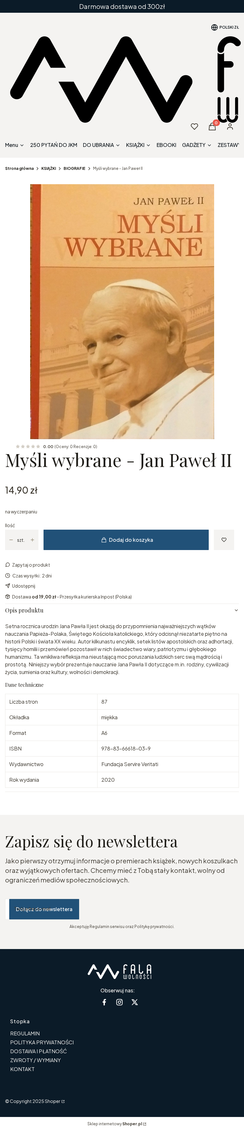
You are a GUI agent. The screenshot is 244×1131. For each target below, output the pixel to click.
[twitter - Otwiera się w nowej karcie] (135, 1002)
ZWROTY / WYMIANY (35, 1060)
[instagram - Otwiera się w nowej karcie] (119, 1002)
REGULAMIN (25, 1033)
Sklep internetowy (114, 1123)
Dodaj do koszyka (131, 539)
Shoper (52, 1101)
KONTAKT (22, 1069)
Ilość (10, 525)
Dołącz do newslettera (44, 909)
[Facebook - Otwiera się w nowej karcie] (104, 1002)
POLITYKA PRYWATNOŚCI (42, 1042)
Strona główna (19, 168)
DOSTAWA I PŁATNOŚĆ (38, 1051)
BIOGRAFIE (74, 168)
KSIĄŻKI (48, 168)
